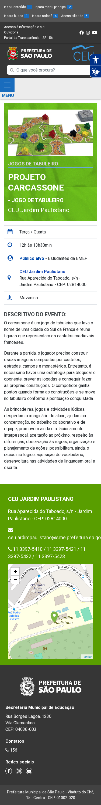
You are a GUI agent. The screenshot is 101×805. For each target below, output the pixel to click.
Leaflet (87, 656)
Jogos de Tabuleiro (33, 164)
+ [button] (15, 571)
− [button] (15, 579)
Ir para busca (15, 16)
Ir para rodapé (44, 16)
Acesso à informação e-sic (24, 27)
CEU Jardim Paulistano (38, 210)
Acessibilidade (74, 16)
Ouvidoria (11, 32)
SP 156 (48, 38)
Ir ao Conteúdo (17, 7)
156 (13, 750)
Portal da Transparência (22, 38)
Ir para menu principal (53, 7)
